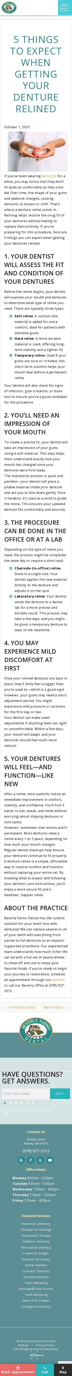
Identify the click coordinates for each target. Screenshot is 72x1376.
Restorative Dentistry (36, 1247)
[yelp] (40, 1160)
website (58, 980)
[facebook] (31, 1160)
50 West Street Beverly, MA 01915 (36, 1141)
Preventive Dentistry (36, 1224)
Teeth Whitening (36, 1283)
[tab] (5, 1102)
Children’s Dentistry (36, 1241)
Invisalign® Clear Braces (36, 1289)
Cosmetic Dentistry (36, 1271)
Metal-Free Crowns (36, 1300)
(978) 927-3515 (36, 1151)
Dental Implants (36, 1265)
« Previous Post (21, 1007)
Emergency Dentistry (36, 1306)
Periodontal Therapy (36, 1235)
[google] (21, 1160)
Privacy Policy (45, 1345)
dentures (49, 176)
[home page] (9, 7)
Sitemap (23, 1345)
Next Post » (54, 1007)
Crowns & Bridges (36, 1253)
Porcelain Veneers (36, 1277)
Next (60, 1094)
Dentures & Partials (36, 1259)
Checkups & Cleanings (36, 1229)
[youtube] (50, 1160)
